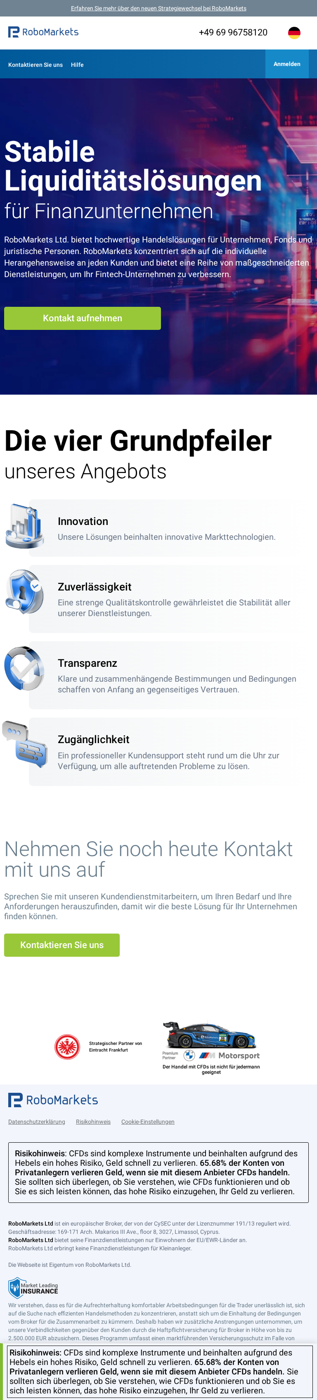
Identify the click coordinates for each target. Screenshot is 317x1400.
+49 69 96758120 (233, 32)
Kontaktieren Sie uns (35, 64)
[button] (43, 33)
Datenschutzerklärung (36, 1121)
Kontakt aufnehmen (82, 318)
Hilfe (77, 64)
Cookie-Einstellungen (148, 1121)
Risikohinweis (93, 1121)
